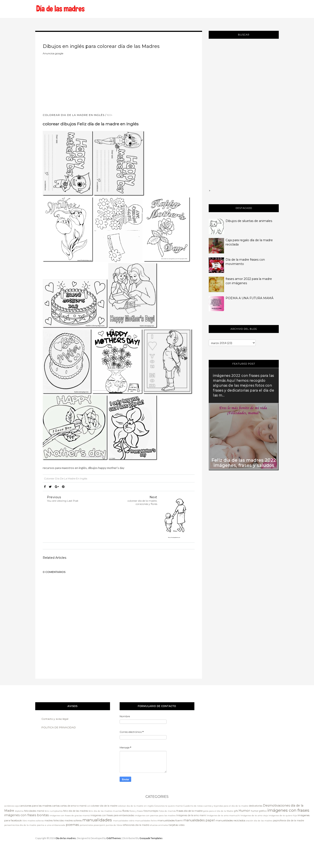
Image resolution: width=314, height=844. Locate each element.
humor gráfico (259, 811)
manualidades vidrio (123, 820)
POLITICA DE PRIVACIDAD (58, 727)
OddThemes (113, 838)
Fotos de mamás (167, 811)
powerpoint (99, 825)
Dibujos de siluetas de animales (249, 221)
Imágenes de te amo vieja (254, 815)
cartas (56, 805)
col (88, 806)
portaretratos (86, 825)
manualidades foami (170, 820)
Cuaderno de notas (193, 806)
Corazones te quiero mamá (168, 806)
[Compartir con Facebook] (45, 486)
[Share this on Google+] (57, 486)
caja (17, 806)
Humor (244, 811)
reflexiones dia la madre (136, 825)
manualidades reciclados (230, 820)
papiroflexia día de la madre (288, 820)
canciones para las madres (35, 805)
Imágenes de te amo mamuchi (223, 815)
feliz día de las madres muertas (105, 811)
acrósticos (9, 806)
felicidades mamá (34, 811)
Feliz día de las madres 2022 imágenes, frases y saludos (243, 463)
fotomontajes (151, 811)
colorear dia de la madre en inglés (73, 115)
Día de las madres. (66, 838)
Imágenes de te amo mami (191, 815)
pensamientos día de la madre (20, 825)
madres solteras (73, 820)
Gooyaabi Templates (151, 838)
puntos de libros (114, 825)
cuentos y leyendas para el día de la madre (225, 806)
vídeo (182, 825)
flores (125, 810)
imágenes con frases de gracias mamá (70, 815)
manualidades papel (199, 820)
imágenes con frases (288, 810)
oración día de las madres (259, 820)
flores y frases (136, 811)
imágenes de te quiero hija (283, 815)
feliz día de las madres (75, 811)
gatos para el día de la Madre (218, 811)
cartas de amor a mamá (73, 805)
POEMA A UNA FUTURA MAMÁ (249, 298)
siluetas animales (159, 825)
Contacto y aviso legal (54, 718)
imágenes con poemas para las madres (155, 815)
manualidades (97, 819)
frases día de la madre (189, 810)
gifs (236, 811)
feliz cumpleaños (54, 811)
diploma (19, 811)
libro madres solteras (33, 820)
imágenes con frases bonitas (26, 815)
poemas (72, 825)
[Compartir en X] (50, 486)
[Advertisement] (75, 82)
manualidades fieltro (146, 820)
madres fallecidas (54, 820)
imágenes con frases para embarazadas (112, 815)
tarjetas (173, 824)
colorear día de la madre (104, 805)
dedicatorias (255, 805)
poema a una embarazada (51, 825)
